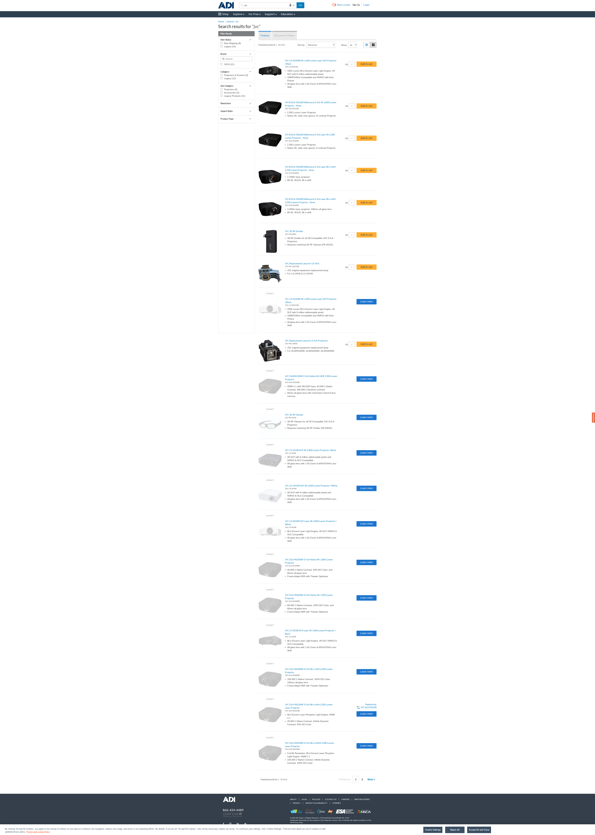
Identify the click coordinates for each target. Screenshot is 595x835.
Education (287, 14)
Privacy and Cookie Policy (38, 832)
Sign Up (356, 4)
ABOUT (293, 799)
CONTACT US (330, 799)
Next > (371, 779)
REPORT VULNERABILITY (316, 803)
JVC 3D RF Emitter (294, 231)
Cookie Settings (433, 830)
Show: (344, 45)
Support (270, 14)
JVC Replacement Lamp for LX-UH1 (302, 263)
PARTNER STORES (362, 799)
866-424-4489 (233, 810)
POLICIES (316, 799)
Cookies (336, 803)
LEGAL (304, 799)
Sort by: (301, 45)
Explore (237, 14)
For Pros (254, 14)
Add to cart (366, 64)
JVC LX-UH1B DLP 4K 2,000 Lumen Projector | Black (310, 450)
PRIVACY (297, 803)
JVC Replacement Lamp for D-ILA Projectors (306, 340)
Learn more (366, 301)
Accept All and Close (479, 830)
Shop (225, 14)
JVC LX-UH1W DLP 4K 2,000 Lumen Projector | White (311, 485)
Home (221, 21)
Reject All (455, 830)
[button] (593, 418)
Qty (346, 64)
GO (300, 5)
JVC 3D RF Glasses (294, 414)
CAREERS (345, 799)
